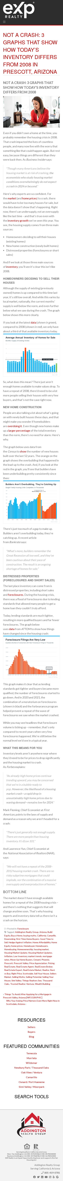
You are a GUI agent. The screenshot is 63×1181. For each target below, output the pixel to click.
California (41, 935)
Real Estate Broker (43, 966)
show (23, 451)
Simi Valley (16, 980)
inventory (12, 266)
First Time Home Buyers (27, 939)
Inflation (8, 956)
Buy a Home (16, 935)
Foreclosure (23, 928)
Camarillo (51, 935)
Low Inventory (20, 956)
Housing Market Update (15, 952)
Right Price (16, 973)
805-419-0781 (52, 1172)
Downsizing (9, 939)
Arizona (43, 932)
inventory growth (18, 220)
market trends (35, 956)
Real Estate (9, 966)
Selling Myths (18, 977)
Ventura (30, 984)
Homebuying (10, 949)
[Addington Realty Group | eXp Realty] (18, 9)
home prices (29, 198)
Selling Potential (33, 977)
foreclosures (15, 594)
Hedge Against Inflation (20, 942)
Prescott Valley (21, 963)
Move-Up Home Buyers (21, 959)
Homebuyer (29, 946)
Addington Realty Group (27, 932)
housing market (41, 949)
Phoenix (45, 959)
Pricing (51, 963)
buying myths (29, 935)
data (33, 322)
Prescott (8, 963)
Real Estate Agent (25, 966)
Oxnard (37, 959)
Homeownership (25, 949)
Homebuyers (42, 946)
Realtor (45, 970)
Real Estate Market (32, 970)
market (12, 198)
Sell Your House (41, 973)
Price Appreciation (38, 963)
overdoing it (14, 426)
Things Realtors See (32, 980)
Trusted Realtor (17, 984)
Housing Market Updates (40, 952)
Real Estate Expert (13, 970)
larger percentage (19, 430)
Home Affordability (41, 942)
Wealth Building (42, 984)
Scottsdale (28, 973)
